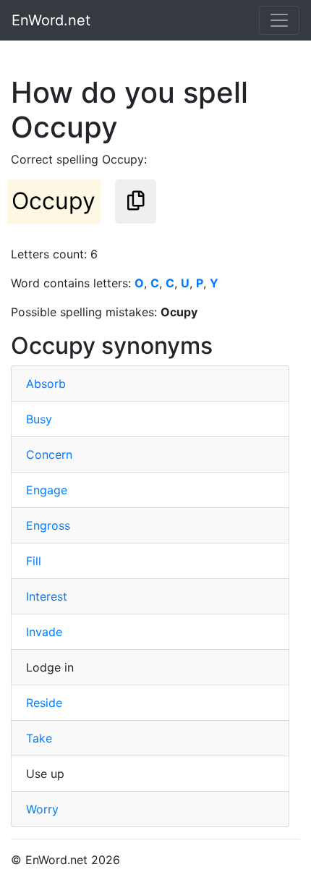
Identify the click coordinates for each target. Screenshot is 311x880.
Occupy (53, 201)
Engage (46, 490)
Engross (48, 525)
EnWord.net (51, 20)
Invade (44, 632)
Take (39, 738)
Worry (42, 809)
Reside (44, 702)
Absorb (46, 383)
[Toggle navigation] (279, 20)
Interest (46, 596)
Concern (49, 454)
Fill (33, 561)
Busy (39, 419)
